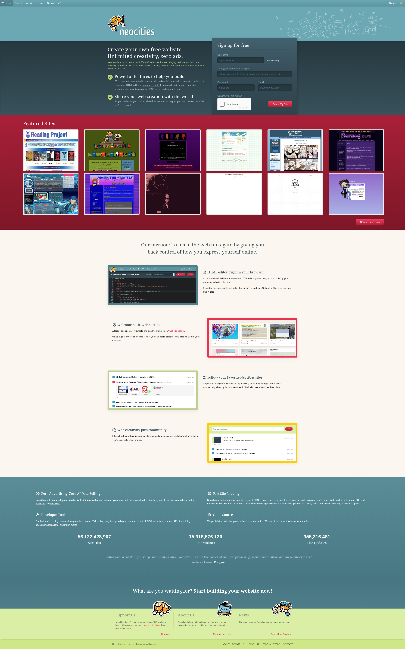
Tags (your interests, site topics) (233, 68)
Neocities (116, 644)
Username (222, 54)
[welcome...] (356, 194)
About (226, 644)
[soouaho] (295, 194)
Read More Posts (280, 634)
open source (129, 644)
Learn (40, 3)
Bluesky (152, 644)
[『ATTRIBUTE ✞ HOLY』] (50, 194)
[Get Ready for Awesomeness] (234, 194)
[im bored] (112, 150)
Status (267, 644)
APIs (176, 521)
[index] (173, 194)
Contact (288, 644)
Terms (276, 644)
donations (55, 503)
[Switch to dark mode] (401, 3)
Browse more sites (370, 221)
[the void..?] (173, 150)
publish (215, 521)
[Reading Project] (50, 150)
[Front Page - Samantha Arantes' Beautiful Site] (112, 194)
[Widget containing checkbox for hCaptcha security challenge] (234, 104)
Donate (165, 634)
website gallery (176, 330)
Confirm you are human (229, 95)
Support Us (53, 3)
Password (222, 82)
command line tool (151, 85)
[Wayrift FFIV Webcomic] (295, 150)
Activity (30, 3)
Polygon (220, 562)
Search (18, 3)
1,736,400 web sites (149, 62)
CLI (244, 644)
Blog (251, 644)
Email (261, 82)
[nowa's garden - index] (234, 150)
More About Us (221, 634)
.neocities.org (272, 60)
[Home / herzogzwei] (356, 150)
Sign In (392, 3)
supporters (142, 625)
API (258, 644)
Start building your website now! (232, 591)
